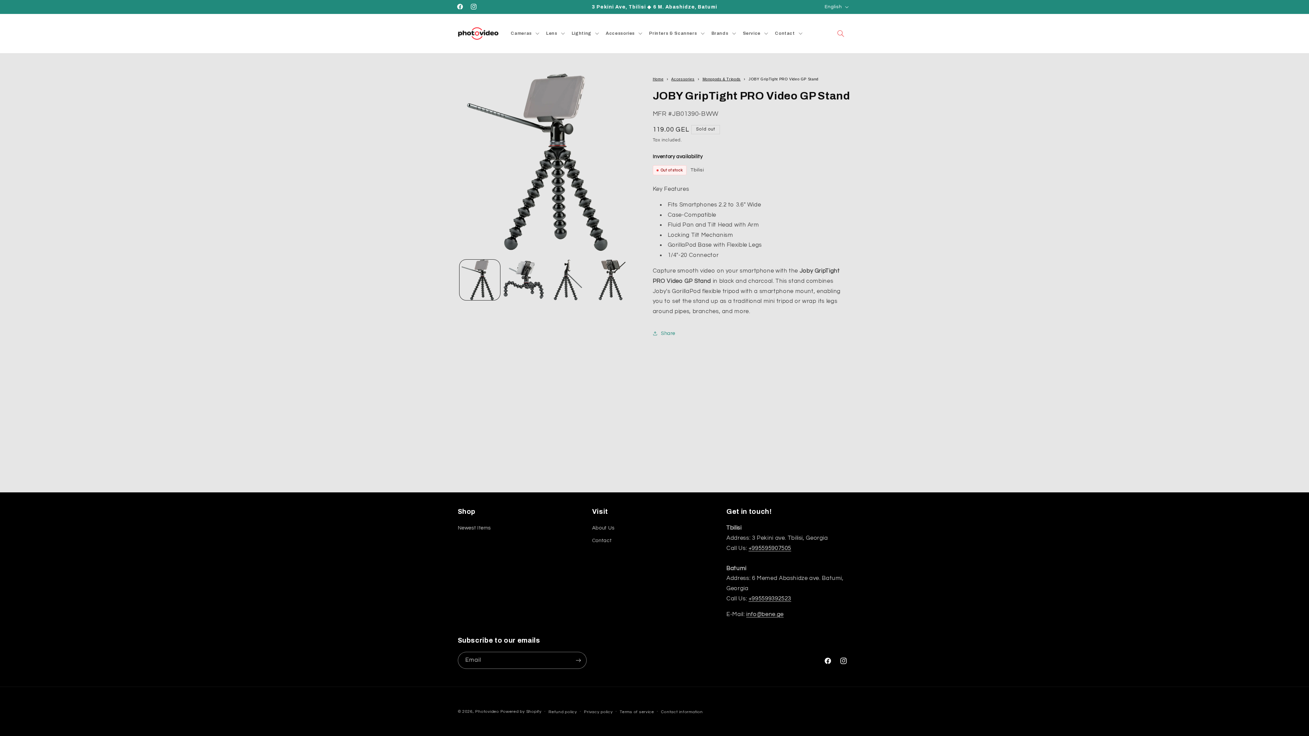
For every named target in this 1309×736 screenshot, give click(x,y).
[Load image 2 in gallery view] (523, 280)
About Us (603, 528)
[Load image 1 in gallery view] (480, 280)
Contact (602, 540)
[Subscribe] (578, 660)
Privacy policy (598, 712)
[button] (840, 33)
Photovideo (487, 712)
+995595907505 (770, 548)
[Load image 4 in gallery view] (612, 280)
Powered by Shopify (521, 712)
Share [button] (668, 333)
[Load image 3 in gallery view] (568, 280)
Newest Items (474, 528)
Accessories (682, 79)
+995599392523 (770, 599)
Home (658, 79)
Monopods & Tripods (722, 79)
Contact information (682, 712)
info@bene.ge (765, 614)
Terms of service (637, 712)
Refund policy (562, 712)
